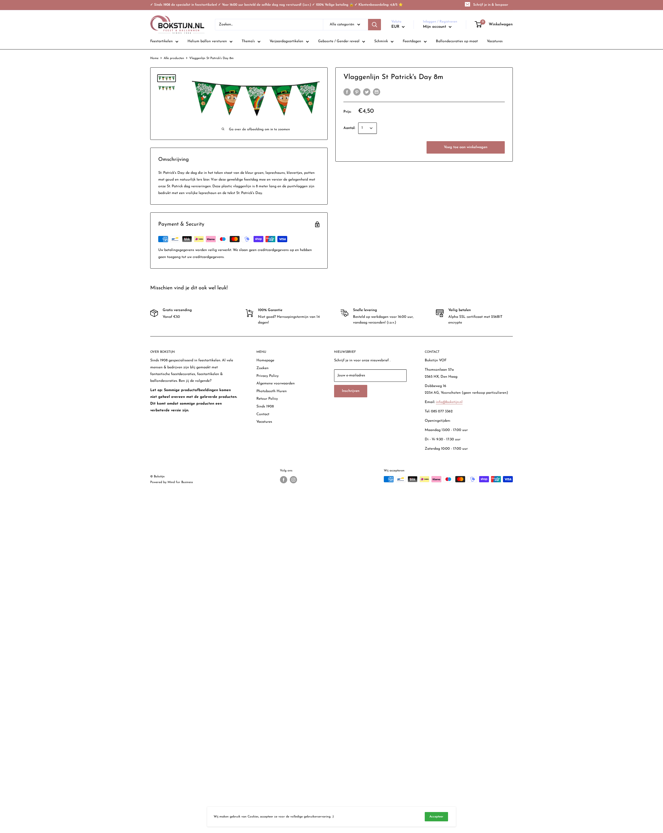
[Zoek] (374, 24)
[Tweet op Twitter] (366, 92)
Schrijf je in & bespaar (490, 4)
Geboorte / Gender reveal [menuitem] (338, 41)
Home (154, 58)
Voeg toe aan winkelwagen (465, 147)
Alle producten (174, 58)
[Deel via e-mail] (376, 92)
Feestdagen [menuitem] (412, 41)
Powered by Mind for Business (171, 482)
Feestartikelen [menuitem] (161, 41)
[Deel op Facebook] (347, 92)
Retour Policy (267, 399)
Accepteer (436, 816)
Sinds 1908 (265, 406)
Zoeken (262, 368)
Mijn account (435, 27)
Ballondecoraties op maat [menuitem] (457, 41)
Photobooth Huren (271, 391)
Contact (262, 414)
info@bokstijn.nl (449, 402)
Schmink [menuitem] (381, 41)
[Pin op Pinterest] (357, 92)
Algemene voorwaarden (275, 383)
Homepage (265, 360)
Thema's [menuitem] (248, 41)
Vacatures (264, 422)
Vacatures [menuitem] (495, 41)
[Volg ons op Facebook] (283, 479)
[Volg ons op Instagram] (293, 479)
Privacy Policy (267, 376)
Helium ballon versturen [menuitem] (207, 41)
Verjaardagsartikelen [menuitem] (286, 41)
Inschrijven (350, 391)
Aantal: (349, 128)
